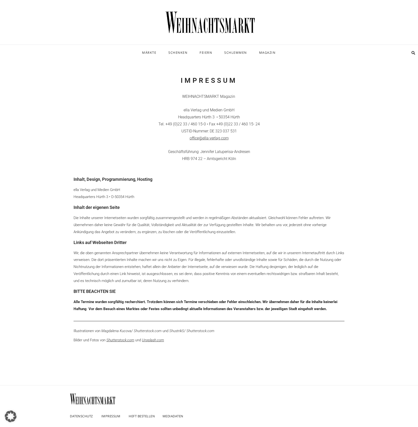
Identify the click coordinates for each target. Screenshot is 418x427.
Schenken (177, 52)
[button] (10, 416)
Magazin (267, 52)
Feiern (206, 52)
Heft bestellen (142, 416)
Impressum (110, 416)
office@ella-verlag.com (209, 138)
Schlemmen (235, 52)
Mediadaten (173, 416)
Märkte (149, 52)
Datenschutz (81, 416)
